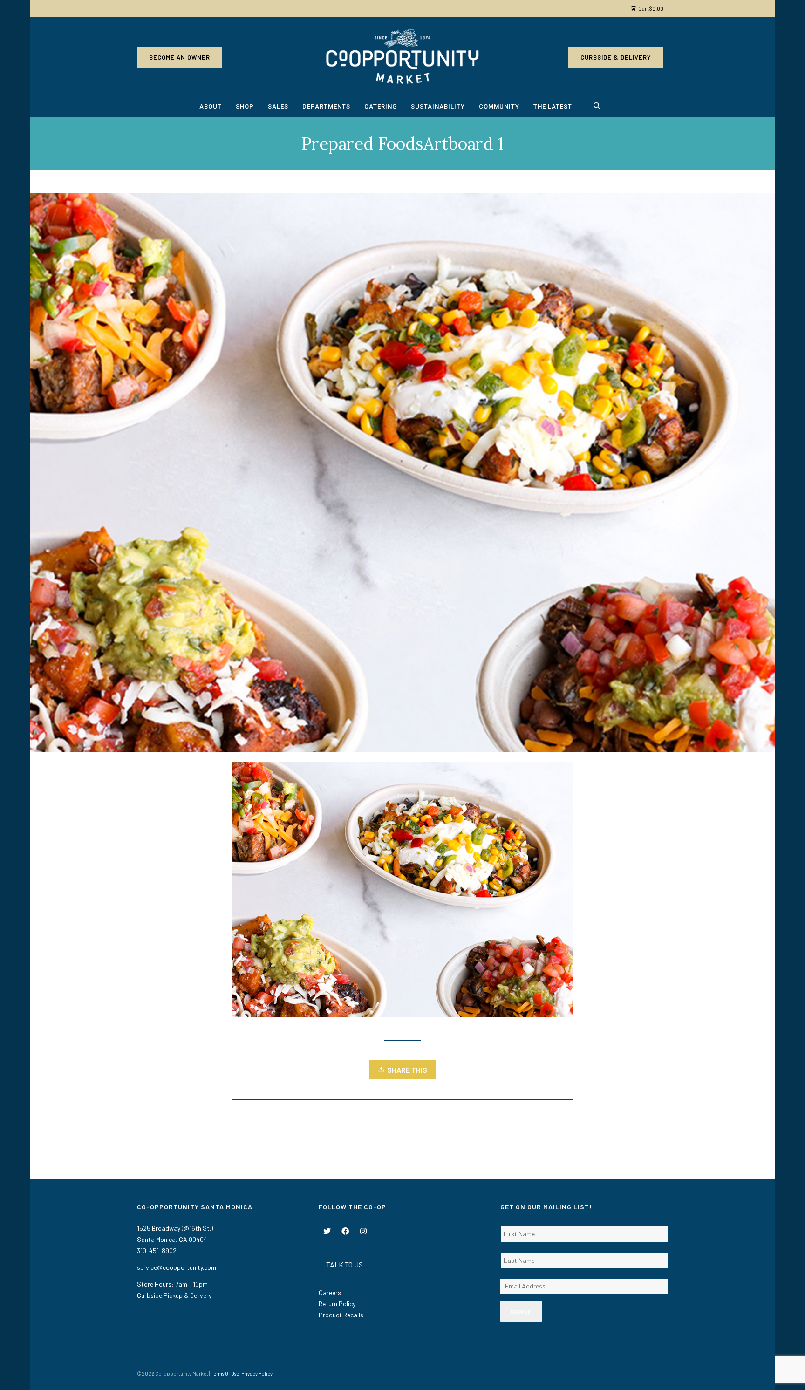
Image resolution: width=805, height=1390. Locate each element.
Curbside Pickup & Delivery (174, 1295)
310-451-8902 (157, 1250)
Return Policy (337, 1304)
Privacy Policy (257, 1373)
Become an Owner (179, 57)
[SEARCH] (598, 107)
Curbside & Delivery (615, 57)
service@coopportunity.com (176, 1267)
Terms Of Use (225, 1373)
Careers (330, 1292)
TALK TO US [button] (344, 1264)
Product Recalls (341, 1315)
